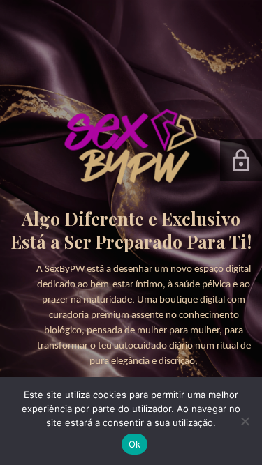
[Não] (245, 421)
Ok (135, 444)
